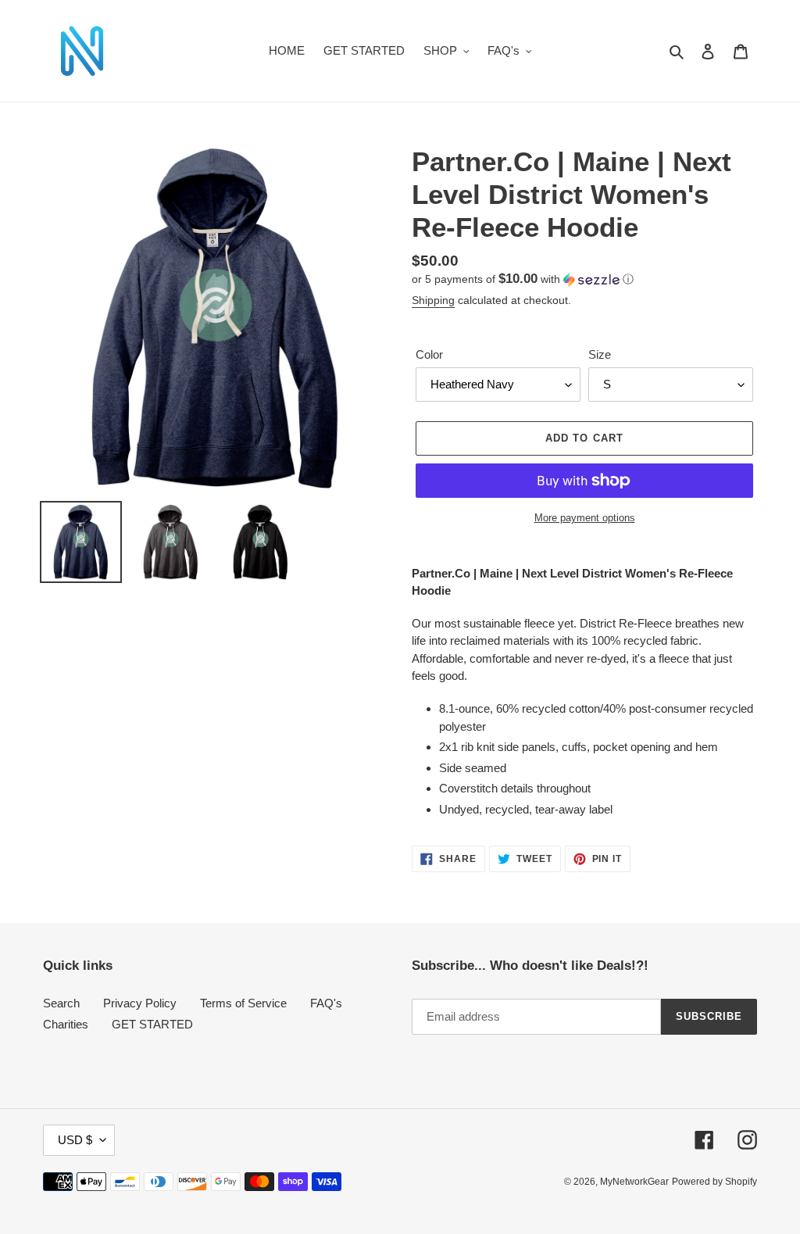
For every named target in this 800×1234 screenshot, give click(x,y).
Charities (65, 1024)
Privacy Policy (140, 1003)
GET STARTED (152, 1024)
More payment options (584, 518)
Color (429, 354)
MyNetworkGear (634, 1181)
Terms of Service (243, 1003)
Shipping (433, 300)
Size (599, 354)
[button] (523, 279)
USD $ (75, 1139)
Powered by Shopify (714, 1181)
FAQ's (326, 1003)
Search (61, 1003)
